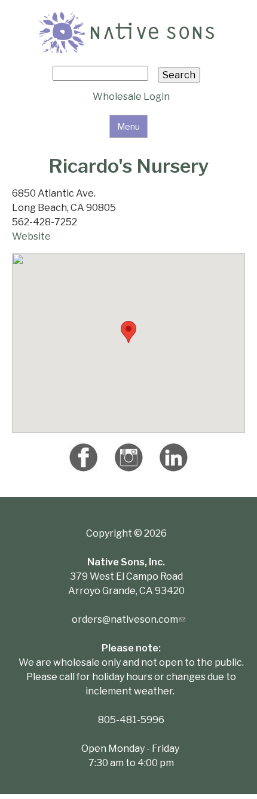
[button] (128, 332)
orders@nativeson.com (128, 619)
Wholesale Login (131, 96)
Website (31, 236)
